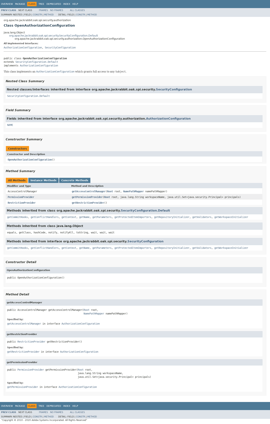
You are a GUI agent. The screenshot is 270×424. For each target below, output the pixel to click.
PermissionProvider (21, 197)
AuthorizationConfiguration (23, 47)
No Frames (56, 10)
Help (75, 4)
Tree (41, 4)
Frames (43, 10)
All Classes (77, 10)
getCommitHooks (17, 217)
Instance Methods (43, 180)
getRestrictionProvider (88, 202)
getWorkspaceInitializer (231, 217)
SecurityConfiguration (60, 47)
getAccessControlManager (89, 191)
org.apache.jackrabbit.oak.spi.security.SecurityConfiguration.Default (53, 35)
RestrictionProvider (22, 202)
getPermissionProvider (87, 197)
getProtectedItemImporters (132, 217)
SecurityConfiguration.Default (36, 61)
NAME (10, 124)
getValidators (201, 217)
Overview (7, 4)
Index (66, 4)
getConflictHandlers (45, 217)
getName (84, 217)
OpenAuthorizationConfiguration (30, 159)
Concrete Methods (74, 180)
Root (110, 191)
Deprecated (53, 4)
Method (49, 14)
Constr (37, 14)
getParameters (101, 217)
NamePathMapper (133, 191)
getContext (69, 217)
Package (20, 4)
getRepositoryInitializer (171, 217)
